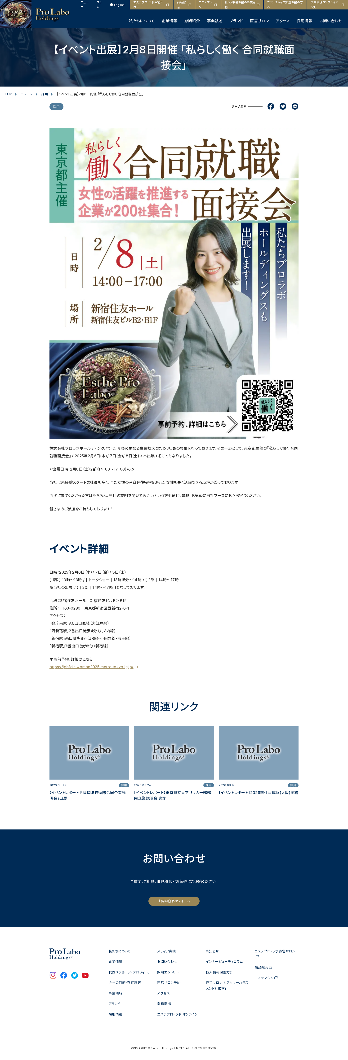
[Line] (295, 107)
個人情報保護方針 (219, 972)
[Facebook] (270, 107)
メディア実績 (166, 951)
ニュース (85, 4)
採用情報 (304, 20)
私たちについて (142, 20)
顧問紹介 (192, 20)
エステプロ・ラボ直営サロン (148, 4)
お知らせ (212, 951)
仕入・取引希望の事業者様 (240, 4)
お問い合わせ (331, 20)
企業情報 (169, 20)
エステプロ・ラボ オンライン (177, 1014)
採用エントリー (168, 972)
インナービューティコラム (224, 962)
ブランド (236, 20)
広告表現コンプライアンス (324, 4)
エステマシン (206, 4)
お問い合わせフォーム (174, 901)
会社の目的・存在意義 (125, 983)
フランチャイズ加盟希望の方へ (285, 4)
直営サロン (259, 20)
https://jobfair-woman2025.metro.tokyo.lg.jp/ (91, 666)
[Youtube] (85, 976)
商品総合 (181, 4)
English (119, 5)
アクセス (283, 20)
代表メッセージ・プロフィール (130, 972)
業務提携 (164, 1004)
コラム (99, 4)
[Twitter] (282, 107)
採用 (44, 94)
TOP (8, 94)
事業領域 (215, 20)
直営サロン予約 (168, 983)
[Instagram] (53, 976)
